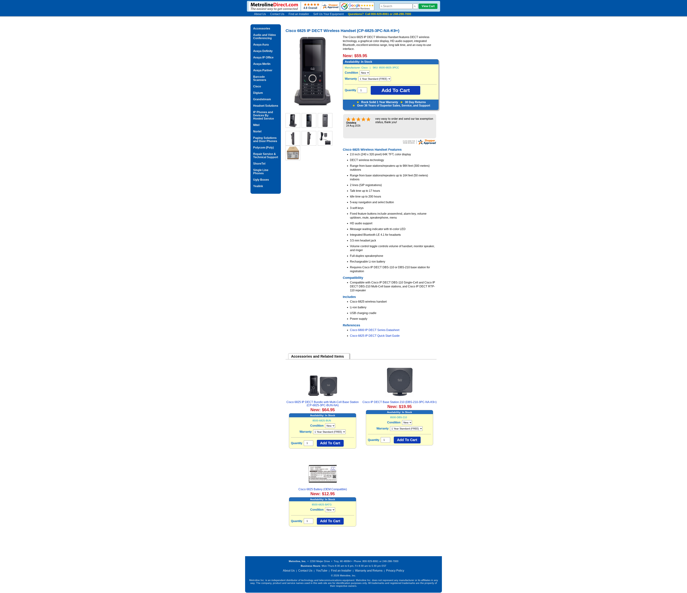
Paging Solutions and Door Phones (265, 139)
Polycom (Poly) (263, 147)
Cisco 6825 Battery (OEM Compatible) (322, 489)
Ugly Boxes (261, 179)
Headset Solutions (265, 105)
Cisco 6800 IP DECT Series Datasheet (374, 330)
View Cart (428, 6)
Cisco (257, 86)
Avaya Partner (262, 70)
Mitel (256, 125)
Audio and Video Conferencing (264, 36)
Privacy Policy (395, 570)
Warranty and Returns (369, 570)
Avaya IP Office (263, 57)
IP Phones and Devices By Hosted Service (263, 115)
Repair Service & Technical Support (265, 155)
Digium (258, 92)
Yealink (258, 186)
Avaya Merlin (262, 63)
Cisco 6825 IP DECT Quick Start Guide (375, 335)
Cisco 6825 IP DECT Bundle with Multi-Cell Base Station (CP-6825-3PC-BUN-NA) (322, 404)
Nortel (257, 131)
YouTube (321, 570)
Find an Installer (299, 14)
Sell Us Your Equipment (328, 14)
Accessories (261, 28)
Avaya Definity (263, 51)
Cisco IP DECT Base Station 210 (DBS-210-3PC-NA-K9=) (399, 402)
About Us (260, 14)
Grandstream (262, 99)
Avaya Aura (261, 44)
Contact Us (277, 14)
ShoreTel (259, 163)
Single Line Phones (260, 172)
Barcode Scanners (259, 78)
